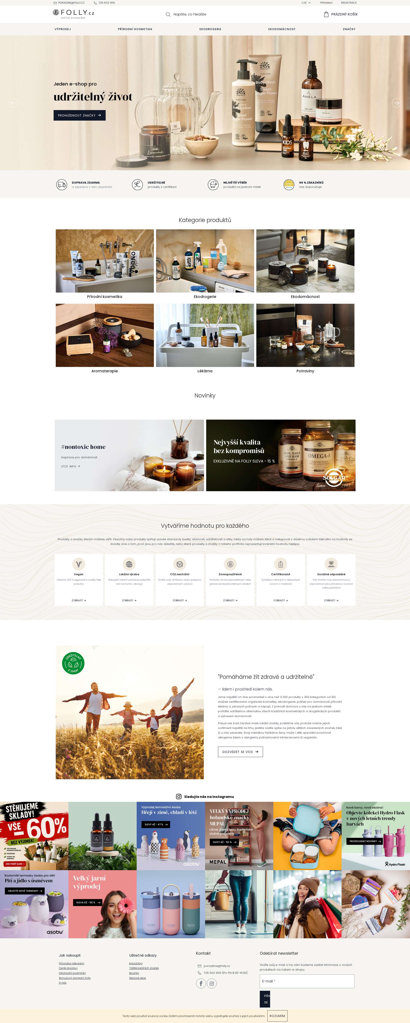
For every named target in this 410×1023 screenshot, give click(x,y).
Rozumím (277, 1016)
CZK (304, 3)
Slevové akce (137, 978)
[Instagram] (212, 983)
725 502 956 (107, 3)
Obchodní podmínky (72, 973)
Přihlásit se (267, 999)
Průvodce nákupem (71, 963)
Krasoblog (135, 963)
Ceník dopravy (68, 968)
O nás (63, 983)
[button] (13, 103)
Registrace (349, 3)
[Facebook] (201, 983)
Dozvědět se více (238, 752)
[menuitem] (63, 29)
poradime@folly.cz (71, 3)
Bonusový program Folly (75, 978)
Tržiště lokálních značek (144, 968)
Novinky (134, 973)
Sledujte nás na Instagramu (209, 796)
